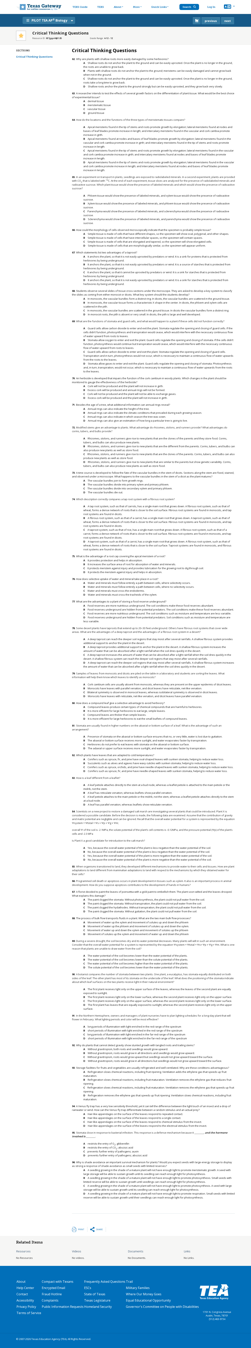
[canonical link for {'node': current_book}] (197, 20)
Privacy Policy (26, 1306)
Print (81, 1229)
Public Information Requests (63, 1306)
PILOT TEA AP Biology (49, 20)
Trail (129, 1281)
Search (187, 6)
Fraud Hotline (52, 1294)
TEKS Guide (80, 6)
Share (99, 1229)
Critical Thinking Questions (34, 56)
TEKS (100, 6)
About (117, 6)
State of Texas (94, 1294)
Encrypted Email (53, 1288)
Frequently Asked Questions (104, 1281)
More (136, 6)
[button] (229, 7)
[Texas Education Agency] (214, 1292)
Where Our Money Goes (143, 1294)
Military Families (138, 1288)
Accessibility (25, 1300)
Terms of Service (28, 1313)
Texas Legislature (97, 1300)
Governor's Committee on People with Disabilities (162, 1306)
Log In (211, 6)
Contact (22, 1294)
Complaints (50, 1300)
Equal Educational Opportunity (148, 1300)
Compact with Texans (57, 1281)
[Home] (38, 7)
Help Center (25, 1288)
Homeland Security (98, 1306)
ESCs (87, 1288)
